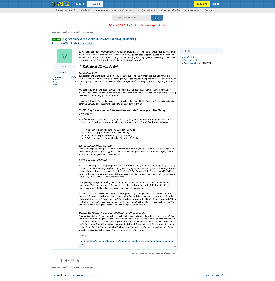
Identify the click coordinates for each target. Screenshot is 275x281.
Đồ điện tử (85, 10)
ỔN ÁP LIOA (188, 57)
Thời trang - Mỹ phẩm (169, 10)
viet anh (56, 43)
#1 (175, 247)
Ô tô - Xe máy (126, 10)
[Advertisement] (201, 112)
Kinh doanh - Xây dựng (105, 10)
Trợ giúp (209, 275)
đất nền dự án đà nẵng (83, 43)
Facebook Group (194, 63)
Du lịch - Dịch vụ (191, 10)
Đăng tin (80, 4)
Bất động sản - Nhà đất (65, 10)
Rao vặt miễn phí (79, 275)
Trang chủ (95, 4)
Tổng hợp (208, 10)
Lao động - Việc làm (146, 10)
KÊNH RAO (56, 275)
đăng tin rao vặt (190, 60)
